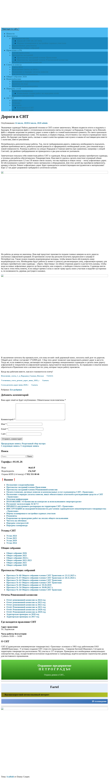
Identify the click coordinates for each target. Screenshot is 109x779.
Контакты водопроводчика (25, 86)
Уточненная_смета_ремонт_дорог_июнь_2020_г (20, 380)
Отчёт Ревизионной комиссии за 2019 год (26, 612)
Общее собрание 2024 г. (17, 558)
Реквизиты (11, 516)
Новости (10, 34)
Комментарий (8, 419)
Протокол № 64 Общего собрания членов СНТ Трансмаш (34, 580)
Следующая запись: (20, 446)
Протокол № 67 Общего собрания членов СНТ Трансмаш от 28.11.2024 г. (41, 578)
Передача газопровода (22, 91)
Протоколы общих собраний (25, 48)
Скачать (50, 376)
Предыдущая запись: (23, 443)
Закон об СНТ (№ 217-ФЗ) (29, 41)
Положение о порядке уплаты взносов (30, 72)
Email (4, 429)
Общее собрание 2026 (16, 76)
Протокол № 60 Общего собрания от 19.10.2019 (28, 585)
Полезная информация (22, 110)
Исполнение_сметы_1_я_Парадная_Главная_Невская (22, 376)
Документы (12, 36)
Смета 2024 (17, 67)
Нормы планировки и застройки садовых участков (41, 43)
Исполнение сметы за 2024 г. (25, 69)
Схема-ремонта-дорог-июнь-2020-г (14, 385)
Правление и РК (14, 50)
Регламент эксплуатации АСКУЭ (22, 504)
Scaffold (10, 777)
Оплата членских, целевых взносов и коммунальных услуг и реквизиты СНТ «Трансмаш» (50, 492)
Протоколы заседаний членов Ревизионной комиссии (42, 60)
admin (45, 123)
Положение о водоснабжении (25, 81)
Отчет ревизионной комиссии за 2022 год (25, 605)
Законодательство (20, 38)
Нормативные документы (24, 45)
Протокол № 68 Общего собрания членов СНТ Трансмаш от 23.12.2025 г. (41, 575)
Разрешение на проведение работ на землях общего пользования (37, 518)
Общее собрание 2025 (16, 555)
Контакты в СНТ (25, 108)
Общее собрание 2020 (16, 565)
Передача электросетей (23, 96)
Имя (4, 424)
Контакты (17, 105)
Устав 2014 (11, 543)
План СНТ (17, 100)
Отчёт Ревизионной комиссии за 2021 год (26, 607)
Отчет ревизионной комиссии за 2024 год (25, 600)
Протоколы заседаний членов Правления (37, 57)
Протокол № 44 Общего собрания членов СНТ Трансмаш (34, 590)
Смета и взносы (14, 65)
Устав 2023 (11, 538)
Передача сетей (13, 88)
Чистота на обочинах (16, 521)
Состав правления (21, 53)
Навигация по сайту (10, 29)
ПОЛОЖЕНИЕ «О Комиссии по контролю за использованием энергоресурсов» (44, 501)
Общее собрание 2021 (16, 563)
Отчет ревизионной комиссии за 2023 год (25, 602)
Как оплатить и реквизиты (25, 74)
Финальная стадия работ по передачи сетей (38, 93)
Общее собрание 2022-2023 (19, 560)
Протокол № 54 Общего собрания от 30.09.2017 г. (29, 587)
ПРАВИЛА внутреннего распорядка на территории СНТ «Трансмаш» (40, 506)
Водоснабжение (13, 79)
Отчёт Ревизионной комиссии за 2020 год (26, 609)
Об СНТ (10, 98)
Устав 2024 (11, 536)
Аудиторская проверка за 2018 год (22, 614)
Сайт (3, 434)
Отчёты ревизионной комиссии (27, 62)
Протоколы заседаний (22, 55)
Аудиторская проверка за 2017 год (22, 617)
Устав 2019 (11, 540)
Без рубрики (16, 390)
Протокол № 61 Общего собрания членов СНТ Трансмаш (34, 582)
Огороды (16, 103)
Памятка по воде (20, 84)
